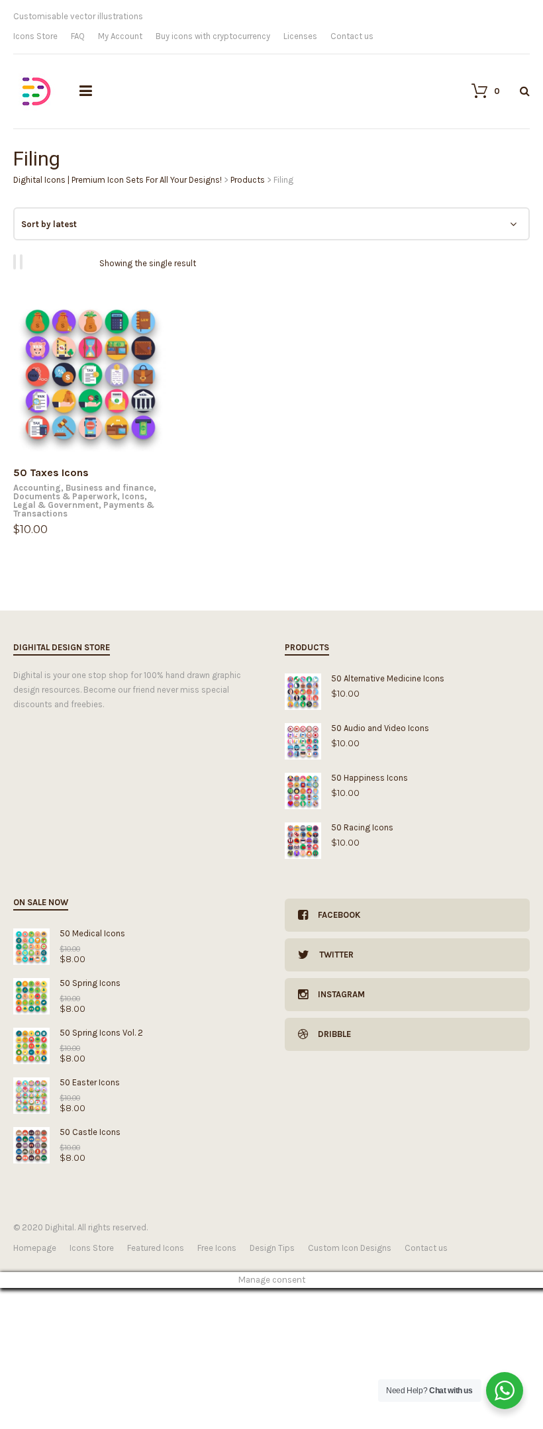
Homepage (34, 1248)
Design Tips (272, 1248)
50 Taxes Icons (51, 472)
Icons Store (35, 36)
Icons (133, 496)
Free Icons (216, 1248)
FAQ (78, 36)
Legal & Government (56, 505)
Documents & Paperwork (65, 496)
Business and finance (110, 488)
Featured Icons (155, 1248)
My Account (120, 36)
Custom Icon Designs (349, 1248)
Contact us (351, 36)
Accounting (37, 488)
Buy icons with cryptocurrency (213, 36)
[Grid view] (16, 262)
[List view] (23, 262)
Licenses (300, 36)
